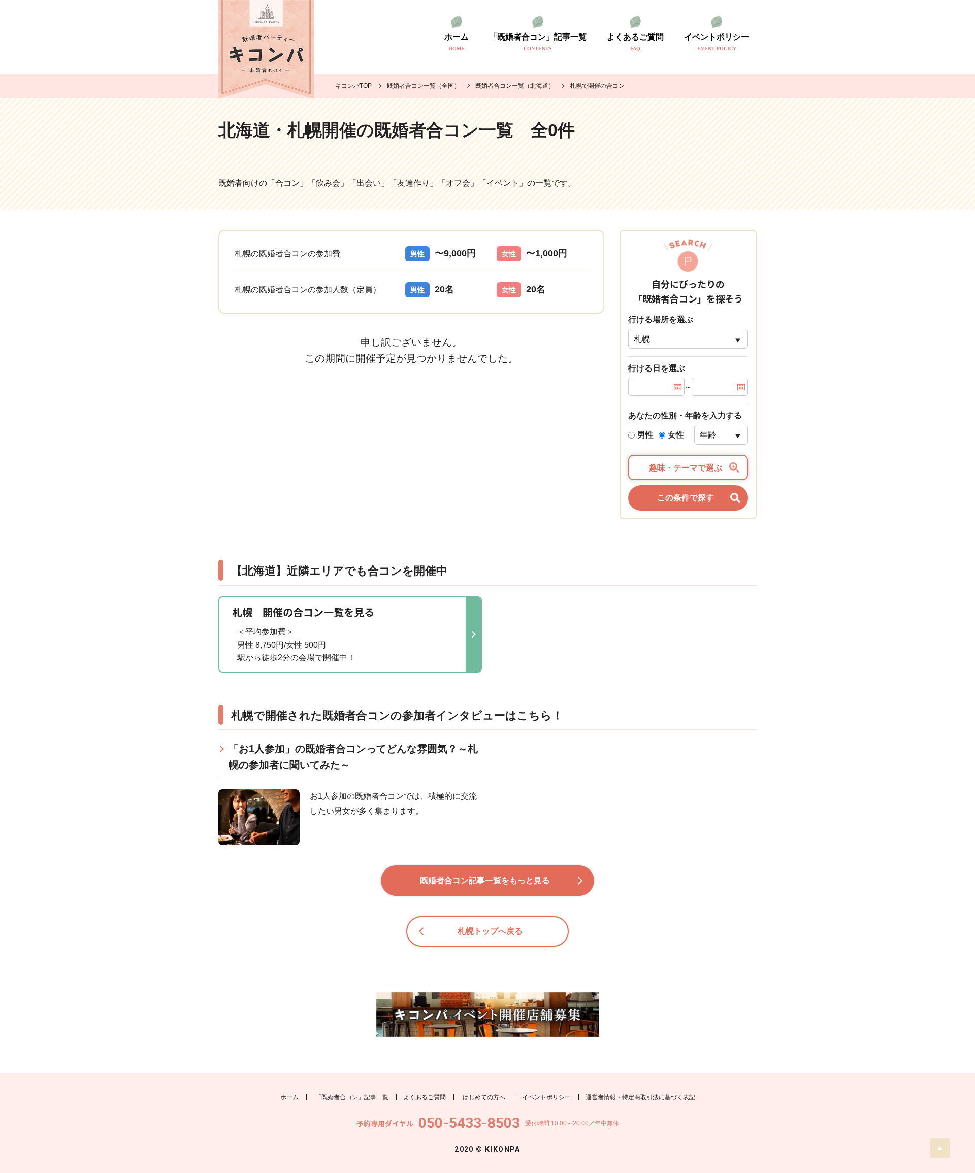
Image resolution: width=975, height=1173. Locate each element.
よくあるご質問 (635, 42)
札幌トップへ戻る (490, 931)
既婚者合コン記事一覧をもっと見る (485, 880)
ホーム (456, 42)
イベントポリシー (716, 42)
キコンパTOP (353, 85)
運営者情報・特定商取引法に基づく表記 (640, 1097)
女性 (676, 434)
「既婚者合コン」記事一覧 (538, 42)
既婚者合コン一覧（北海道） (515, 85)
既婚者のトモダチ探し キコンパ (266, 49)
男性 (645, 434)
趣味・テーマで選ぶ (685, 467)
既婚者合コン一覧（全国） (423, 85)
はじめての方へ (484, 1097)
